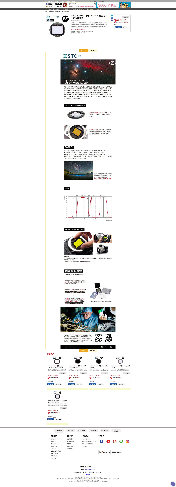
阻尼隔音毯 (91, 6)
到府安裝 (74, 1)
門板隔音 (87, 6)
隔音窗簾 (82, 6)
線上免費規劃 (54, 1)
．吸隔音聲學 (48, 9)
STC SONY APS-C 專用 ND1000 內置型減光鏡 (98, 366)
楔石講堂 (47, 1)
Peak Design (90, 9)
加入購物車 (118, 27)
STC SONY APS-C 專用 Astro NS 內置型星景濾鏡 (120, 366)
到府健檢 (68, 1)
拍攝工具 (65, 9)
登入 (95, 1)
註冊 (90, 1)
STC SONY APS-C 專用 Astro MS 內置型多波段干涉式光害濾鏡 (57, 401)
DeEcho (78, 6)
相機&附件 (57, 9)
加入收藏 (125, 27)
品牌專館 (99, 9)
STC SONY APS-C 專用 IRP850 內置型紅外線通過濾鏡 (77, 366)
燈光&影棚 (73, 9)
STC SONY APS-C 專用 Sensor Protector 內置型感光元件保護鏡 (55, 366)
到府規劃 (62, 1)
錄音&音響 (81, 9)
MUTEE (73, 6)
